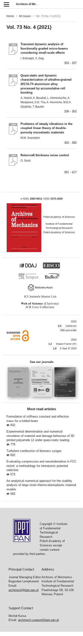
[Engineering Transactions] (42, 398)
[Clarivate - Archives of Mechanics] (41, 308)
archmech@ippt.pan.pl (24, 590)
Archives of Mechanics (31, 4)
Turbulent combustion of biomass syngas (34, 451)
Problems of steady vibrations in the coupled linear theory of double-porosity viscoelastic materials (46, 128)
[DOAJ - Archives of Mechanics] (30, 267)
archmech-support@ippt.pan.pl (38, 620)
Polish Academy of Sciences (59, 216)
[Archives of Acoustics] (19, 398)
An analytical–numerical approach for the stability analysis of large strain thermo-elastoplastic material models (41, 485)
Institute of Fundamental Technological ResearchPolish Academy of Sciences (59, 228)
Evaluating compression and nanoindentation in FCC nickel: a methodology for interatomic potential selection (41, 466)
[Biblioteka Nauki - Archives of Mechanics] (41, 290)
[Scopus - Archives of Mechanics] (30, 279)
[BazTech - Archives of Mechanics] (54, 279)
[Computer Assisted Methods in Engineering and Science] (64, 398)
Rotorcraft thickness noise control (45, 155)
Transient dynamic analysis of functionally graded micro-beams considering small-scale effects (44, 48)
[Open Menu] (6, 4)
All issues (25, 16)
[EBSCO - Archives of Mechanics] (54, 267)
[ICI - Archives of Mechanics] (41, 297)
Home (10, 16)
